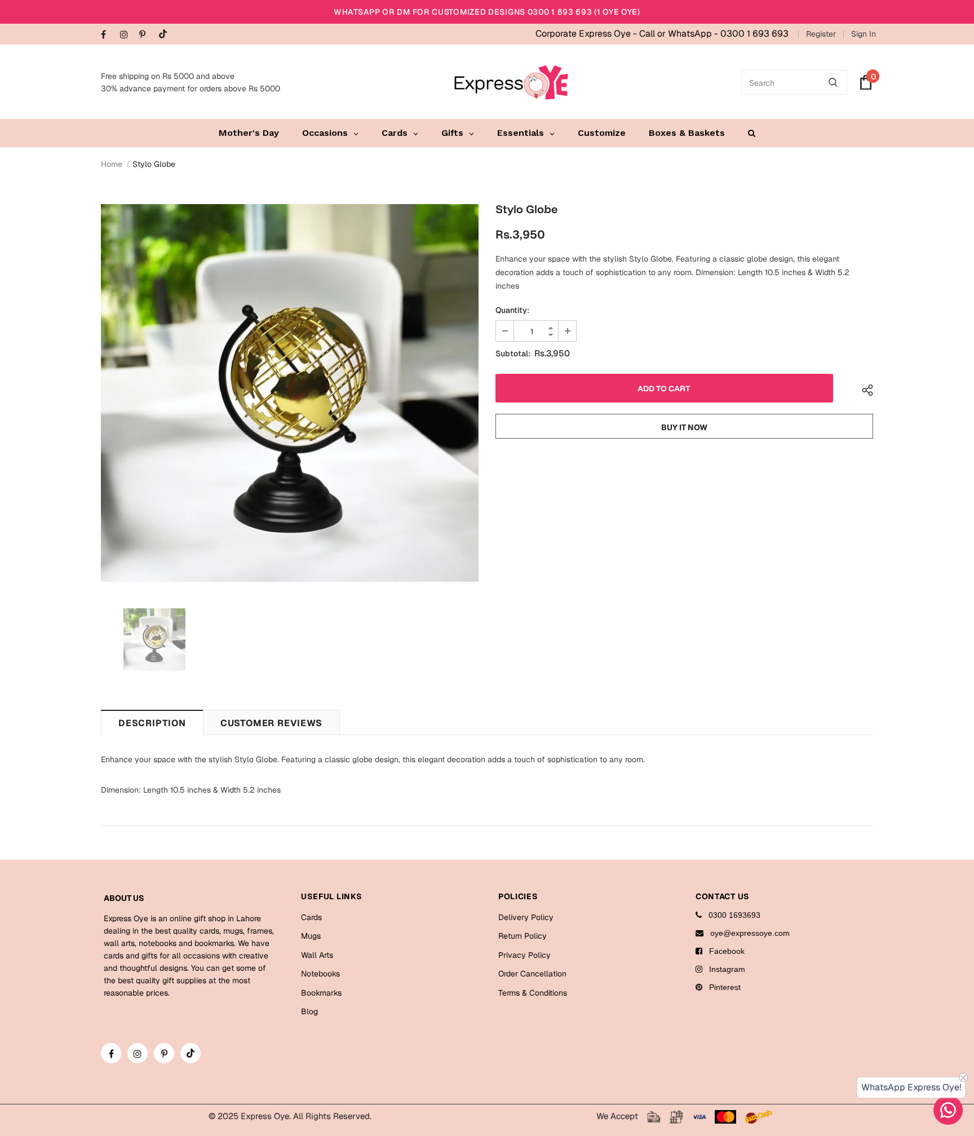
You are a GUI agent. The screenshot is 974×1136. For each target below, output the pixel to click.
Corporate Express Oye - (587, 33)
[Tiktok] (165, 35)
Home (111, 164)
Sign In (863, 34)
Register (821, 34)
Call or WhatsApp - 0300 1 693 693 (714, 33)
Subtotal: (512, 353)
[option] (290, 393)
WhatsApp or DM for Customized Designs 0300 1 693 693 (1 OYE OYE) (487, 12)
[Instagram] (127, 35)
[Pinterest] (146, 35)
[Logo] (511, 82)
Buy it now (684, 427)
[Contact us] (948, 1110)
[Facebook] (108, 35)
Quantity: (512, 310)
